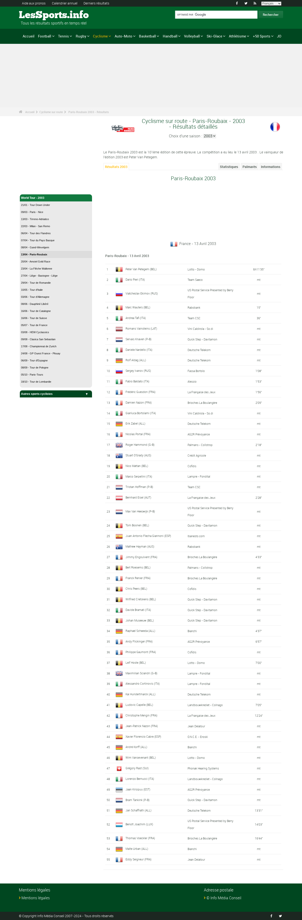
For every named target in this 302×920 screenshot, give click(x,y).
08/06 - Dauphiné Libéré (34, 304)
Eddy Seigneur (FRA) (138, 859)
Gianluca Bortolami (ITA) (141, 413)
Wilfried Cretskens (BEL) (141, 599)
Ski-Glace (214, 36)
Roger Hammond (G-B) (140, 444)
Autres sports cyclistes (37, 394)
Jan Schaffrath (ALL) (138, 810)
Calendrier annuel (64, 3)
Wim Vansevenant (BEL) (141, 757)
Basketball (147, 36)
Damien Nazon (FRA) (139, 402)
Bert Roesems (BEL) (138, 567)
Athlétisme (237, 36)
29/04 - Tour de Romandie (36, 282)
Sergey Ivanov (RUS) (138, 370)
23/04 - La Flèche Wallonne (36, 268)
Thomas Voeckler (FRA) (140, 838)
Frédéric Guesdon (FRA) (140, 392)
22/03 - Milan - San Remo (35, 226)
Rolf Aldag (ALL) (136, 360)
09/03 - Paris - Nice (32, 212)
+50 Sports (261, 36)
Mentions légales (35, 897)
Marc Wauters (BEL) (138, 307)
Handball (170, 36)
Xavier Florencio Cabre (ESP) (143, 736)
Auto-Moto (123, 36)
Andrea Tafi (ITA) (136, 318)
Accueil (28, 36)
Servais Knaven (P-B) (138, 339)
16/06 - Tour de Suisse (34, 318)
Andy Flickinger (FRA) (139, 641)
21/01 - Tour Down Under (35, 205)
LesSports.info (37, 15)
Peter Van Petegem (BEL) (141, 269)
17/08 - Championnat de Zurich (38, 346)
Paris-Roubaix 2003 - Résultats (88, 112)
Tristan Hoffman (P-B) (139, 487)
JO (279, 36)
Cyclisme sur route (51, 112)
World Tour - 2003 (32, 198)
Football (44, 36)
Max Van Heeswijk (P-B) (140, 511)
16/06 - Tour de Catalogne (36, 311)
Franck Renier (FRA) (138, 578)
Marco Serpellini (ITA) (139, 476)
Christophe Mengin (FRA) (141, 715)
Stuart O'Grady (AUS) (138, 455)
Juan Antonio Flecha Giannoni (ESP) (148, 536)
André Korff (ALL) (136, 747)
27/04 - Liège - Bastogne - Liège (39, 275)
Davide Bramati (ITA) (138, 610)
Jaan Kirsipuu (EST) (138, 789)
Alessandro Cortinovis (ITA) (143, 683)
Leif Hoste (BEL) (136, 662)
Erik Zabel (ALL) (135, 423)
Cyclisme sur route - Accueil (40, 188)
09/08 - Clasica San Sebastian (38, 339)
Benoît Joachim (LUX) (139, 824)
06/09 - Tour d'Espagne (34, 360)
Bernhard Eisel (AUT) (138, 497)
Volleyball (192, 36)
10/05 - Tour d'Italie (32, 289)
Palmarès (250, 166)
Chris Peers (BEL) (136, 588)
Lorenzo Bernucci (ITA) (140, 779)
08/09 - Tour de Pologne (34, 367)
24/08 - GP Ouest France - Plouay (40, 353)
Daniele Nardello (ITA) (139, 350)
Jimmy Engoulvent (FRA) (141, 557)
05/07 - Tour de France (34, 325)
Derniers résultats (96, 3)
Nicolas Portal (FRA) (138, 434)
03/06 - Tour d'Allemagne (35, 296)
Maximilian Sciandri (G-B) (141, 673)
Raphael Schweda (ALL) (140, 631)
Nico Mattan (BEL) (137, 466)
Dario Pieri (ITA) (135, 279)
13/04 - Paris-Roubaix (34, 254)
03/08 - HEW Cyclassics (35, 332)
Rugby (81, 36)
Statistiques (229, 166)
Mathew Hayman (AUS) (140, 546)
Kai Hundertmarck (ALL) (140, 694)
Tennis (63, 36)
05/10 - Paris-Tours (32, 374)
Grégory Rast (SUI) (137, 768)
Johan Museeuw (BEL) (140, 620)
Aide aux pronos (34, 3)
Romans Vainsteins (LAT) (141, 328)
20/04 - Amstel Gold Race (35, 261)
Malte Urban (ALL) (137, 848)
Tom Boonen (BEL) (137, 525)
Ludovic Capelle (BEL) (139, 705)
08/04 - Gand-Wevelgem (35, 247)
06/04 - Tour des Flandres (36, 233)
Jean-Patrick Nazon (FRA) (142, 726)
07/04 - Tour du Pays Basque (38, 240)
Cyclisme (100, 36)
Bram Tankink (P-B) (138, 800)
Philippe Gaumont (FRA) (141, 652)
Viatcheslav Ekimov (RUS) (142, 293)
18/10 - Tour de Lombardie (36, 381)
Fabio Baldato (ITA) (137, 381)
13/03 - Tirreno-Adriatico (35, 219)
